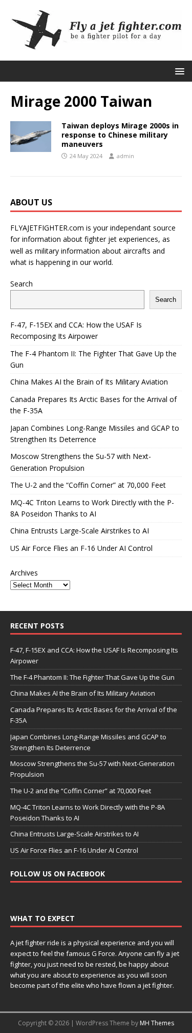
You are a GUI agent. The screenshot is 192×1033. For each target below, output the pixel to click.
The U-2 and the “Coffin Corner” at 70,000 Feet (88, 485)
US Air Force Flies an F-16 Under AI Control (81, 548)
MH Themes (157, 1023)
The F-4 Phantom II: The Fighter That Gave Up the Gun (92, 677)
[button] (177, 70)
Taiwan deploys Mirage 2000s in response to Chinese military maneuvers (120, 135)
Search (21, 284)
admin (125, 156)
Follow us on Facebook (57, 873)
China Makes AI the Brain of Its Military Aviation (89, 382)
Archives (24, 573)
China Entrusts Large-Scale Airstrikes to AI (79, 530)
